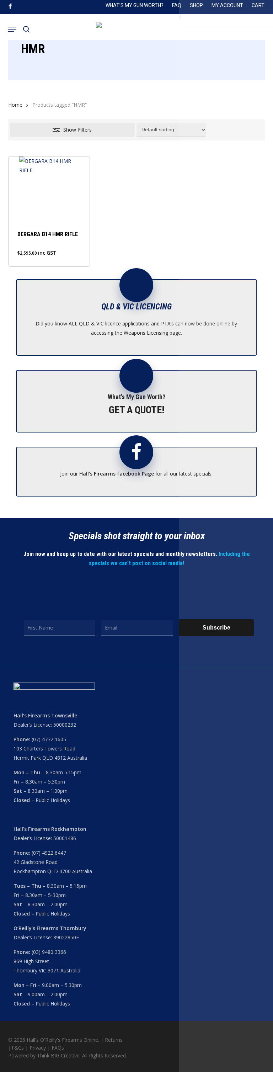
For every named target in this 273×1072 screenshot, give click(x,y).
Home (15, 104)
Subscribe (216, 628)
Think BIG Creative (58, 1055)
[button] (12, 29)
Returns (114, 1039)
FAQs (58, 1047)
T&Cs (17, 1047)
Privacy (38, 1047)
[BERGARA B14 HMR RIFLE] (49, 188)
